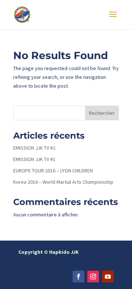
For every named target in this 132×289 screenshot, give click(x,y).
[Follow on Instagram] (93, 276)
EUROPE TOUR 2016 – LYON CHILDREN (53, 170)
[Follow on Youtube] (108, 276)
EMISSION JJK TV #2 (34, 147)
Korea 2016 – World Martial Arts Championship (63, 182)
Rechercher (102, 113)
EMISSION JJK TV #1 (34, 159)
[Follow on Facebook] (78, 276)
